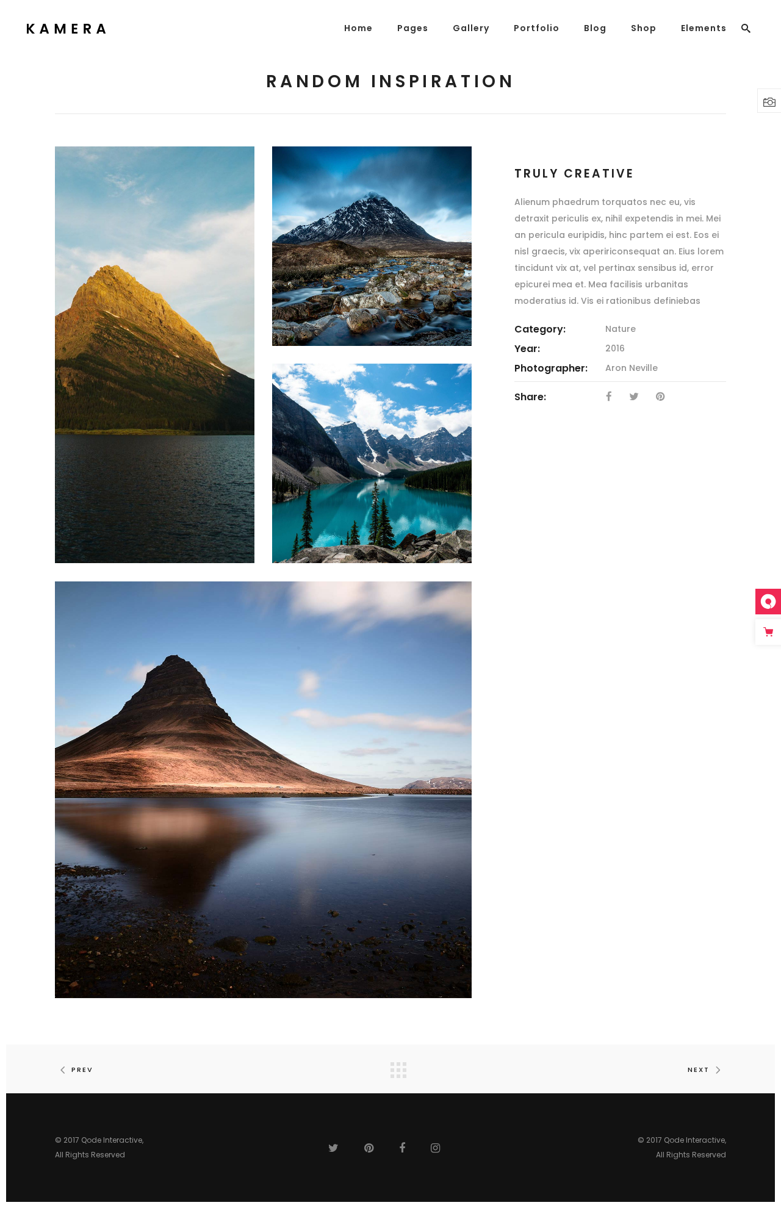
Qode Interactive (111, 1140)
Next (699, 1069)
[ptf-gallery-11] (154, 354)
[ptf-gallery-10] (263, 789)
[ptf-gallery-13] (372, 463)
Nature (620, 329)
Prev (82, 1069)
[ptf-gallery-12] (372, 246)
